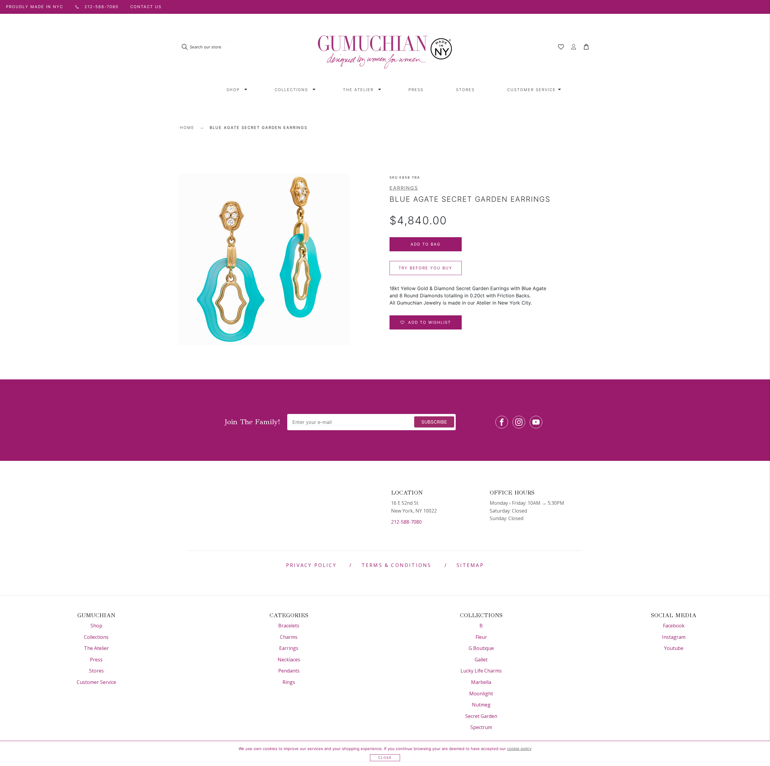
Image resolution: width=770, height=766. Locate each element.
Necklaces (289, 659)
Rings (288, 682)
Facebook (674, 625)
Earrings (404, 188)
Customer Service (531, 89)
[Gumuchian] (385, 47)
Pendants (289, 670)
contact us (146, 6)
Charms (288, 637)
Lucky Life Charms (481, 670)
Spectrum (481, 727)
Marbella (481, 682)
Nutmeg (481, 704)
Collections (291, 89)
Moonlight (481, 693)
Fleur (481, 637)
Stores (465, 89)
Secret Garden (481, 716)
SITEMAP (470, 565)
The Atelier (358, 89)
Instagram (673, 637)
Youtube (673, 648)
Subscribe (434, 422)
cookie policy (519, 748)
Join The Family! (252, 421)
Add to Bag (426, 244)
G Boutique (481, 648)
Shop (233, 89)
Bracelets (288, 625)
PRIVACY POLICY (311, 565)
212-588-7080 (406, 522)
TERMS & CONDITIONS (397, 565)
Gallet (481, 659)
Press (416, 89)
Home (187, 127)
